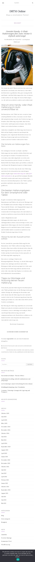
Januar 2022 (4, 483)
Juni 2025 (3, 416)
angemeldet (10, 338)
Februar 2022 (5, 480)
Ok (18, 559)
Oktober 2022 (5, 466)
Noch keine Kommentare (17, 324)
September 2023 (5, 446)
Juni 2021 (3, 500)
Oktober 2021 (5, 486)
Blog (2, 515)
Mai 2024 (3, 440)
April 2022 (4, 476)
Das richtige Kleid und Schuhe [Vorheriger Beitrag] (16, 347)
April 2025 (4, 420)
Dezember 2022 (5, 460)
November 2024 (5, 430)
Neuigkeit (17, 23)
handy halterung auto (20, 173)
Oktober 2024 (5, 433)
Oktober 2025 (5, 413)
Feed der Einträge (6, 538)
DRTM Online (18, 11)
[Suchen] (32, 3)
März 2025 (4, 423)
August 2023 (4, 450)
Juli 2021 (3, 496)
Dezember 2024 (5, 426)
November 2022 (5, 463)
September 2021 (5, 490)
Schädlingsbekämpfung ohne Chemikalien (13, 387)
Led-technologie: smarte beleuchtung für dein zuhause (17, 384)
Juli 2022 (3, 470)
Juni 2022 (3, 473)
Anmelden (4, 534)
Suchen (30, 364)
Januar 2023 (4, 456)
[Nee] (33, 556)
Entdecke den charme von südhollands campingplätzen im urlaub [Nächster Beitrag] (17, 351)
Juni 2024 (3, 436)
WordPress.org (5, 544)
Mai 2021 (3, 503)
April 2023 (4, 453)
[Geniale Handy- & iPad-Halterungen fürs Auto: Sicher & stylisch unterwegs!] (17, 65)
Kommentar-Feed (6, 541)
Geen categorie (5, 519)
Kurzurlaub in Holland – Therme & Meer (12, 375)
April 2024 (4, 443)
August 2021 (4, 493)
